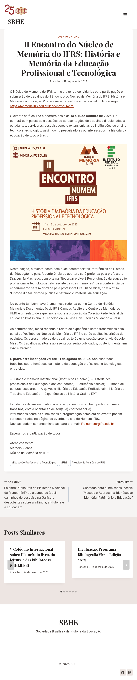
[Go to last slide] (10, 565)
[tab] (61, 591)
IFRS (64, 462)
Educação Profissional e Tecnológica (34, 462)
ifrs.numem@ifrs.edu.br (97, 424)
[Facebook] (123, 672)
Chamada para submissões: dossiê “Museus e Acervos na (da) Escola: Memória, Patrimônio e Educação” (108, 489)
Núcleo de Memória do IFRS (89, 462)
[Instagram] (130, 672)
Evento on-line (68, 36)
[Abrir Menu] (127, 14)
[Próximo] (126, 565)
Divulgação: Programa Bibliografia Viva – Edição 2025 (99, 554)
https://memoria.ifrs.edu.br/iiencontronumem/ (42, 106)
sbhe (57, 81)
